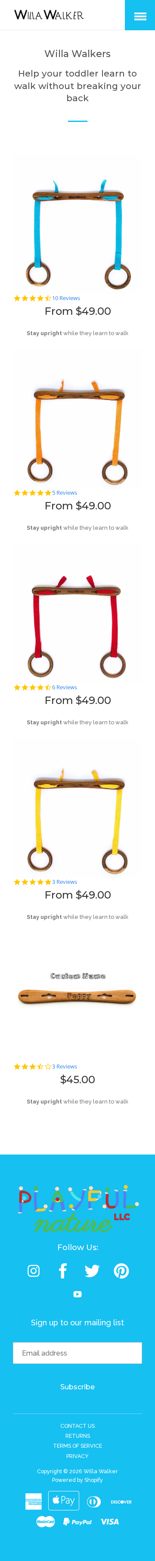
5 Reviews (64, 492)
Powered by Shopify (77, 1480)
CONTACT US (77, 1426)
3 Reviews (64, 882)
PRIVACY (77, 1456)
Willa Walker (101, 1471)
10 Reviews (66, 298)
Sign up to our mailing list (77, 1322)
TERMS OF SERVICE (77, 1446)
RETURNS (77, 1436)
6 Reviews (64, 687)
